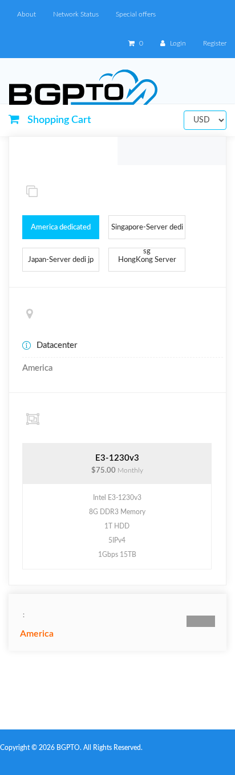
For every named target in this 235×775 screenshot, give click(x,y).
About (26, 14)
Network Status (76, 14)
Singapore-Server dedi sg (147, 231)
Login (177, 43)
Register (214, 43)
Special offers (136, 14)
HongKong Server (147, 260)
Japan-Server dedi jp (61, 260)
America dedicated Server (61, 231)
